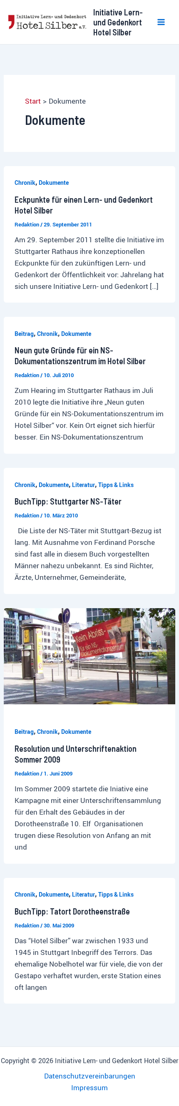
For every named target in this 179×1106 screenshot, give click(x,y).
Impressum (89, 1087)
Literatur (83, 485)
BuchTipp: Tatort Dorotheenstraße (72, 911)
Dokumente (54, 182)
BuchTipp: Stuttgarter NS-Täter (68, 501)
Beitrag (24, 334)
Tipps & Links (116, 485)
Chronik (25, 182)
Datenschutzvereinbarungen (89, 1076)
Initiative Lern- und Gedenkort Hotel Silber (118, 22)
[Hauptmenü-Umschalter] (161, 22)
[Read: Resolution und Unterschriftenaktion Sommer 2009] (89, 655)
